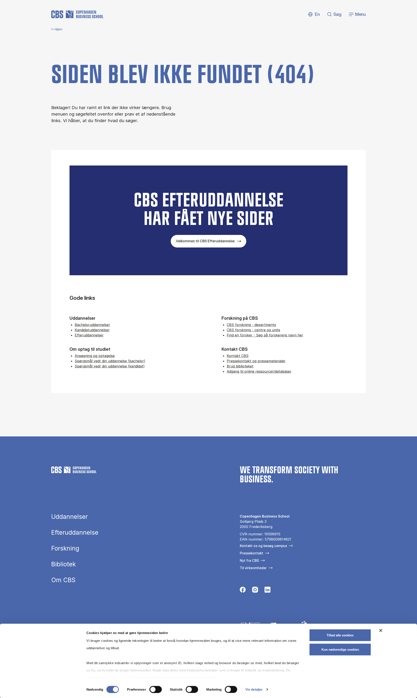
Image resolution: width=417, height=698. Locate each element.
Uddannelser (69, 517)
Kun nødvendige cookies (340, 649)
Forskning (65, 548)
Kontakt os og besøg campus (263, 546)
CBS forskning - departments (251, 325)
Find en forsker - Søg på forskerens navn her (265, 335)
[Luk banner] (380, 630)
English (314, 14)
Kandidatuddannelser (92, 330)
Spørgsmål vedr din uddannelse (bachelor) (110, 361)
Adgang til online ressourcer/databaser (259, 371)
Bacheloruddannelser (92, 325)
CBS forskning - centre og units (253, 330)
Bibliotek (63, 564)
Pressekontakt (251, 553)
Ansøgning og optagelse (95, 356)
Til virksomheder (253, 568)
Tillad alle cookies (340, 635)
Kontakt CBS (237, 356)
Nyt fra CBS (249, 560)
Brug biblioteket (240, 366)
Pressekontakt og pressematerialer (256, 361)
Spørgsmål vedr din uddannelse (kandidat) (110, 366)
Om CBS (63, 580)
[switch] (155, 689)
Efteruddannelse (74, 532)
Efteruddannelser (89, 335)
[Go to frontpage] (77, 14)
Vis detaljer (254, 689)
